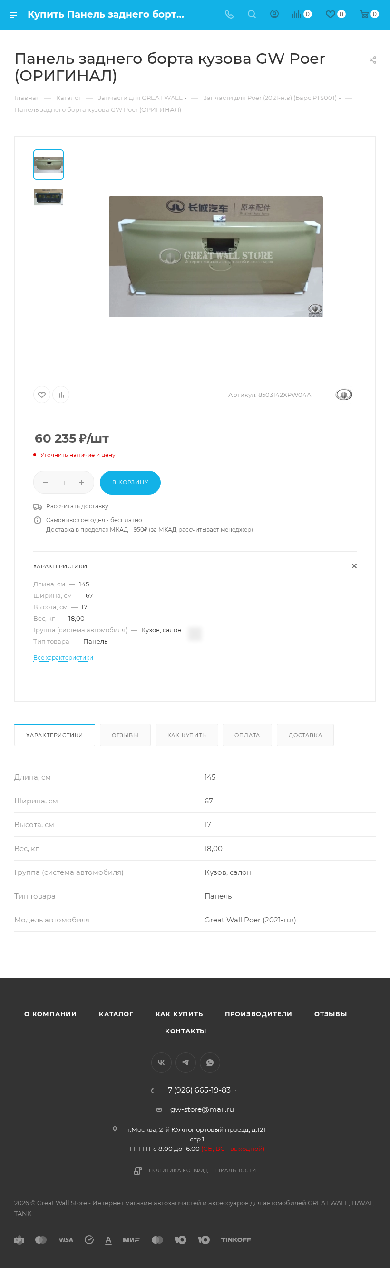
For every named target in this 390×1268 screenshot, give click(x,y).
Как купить (186, 735)
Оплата (247, 735)
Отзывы (125, 735)
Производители (258, 1014)
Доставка (305, 735)
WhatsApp (210, 1062)
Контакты (185, 1031)
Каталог (116, 1014)
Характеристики (54, 735)
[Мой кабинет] (274, 15)
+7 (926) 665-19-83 (197, 1090)
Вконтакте (161, 1062)
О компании (50, 1014)
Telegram (186, 1062)
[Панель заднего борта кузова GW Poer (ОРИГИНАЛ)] (216, 256)
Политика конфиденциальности (202, 1171)
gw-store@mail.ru (202, 1109)
